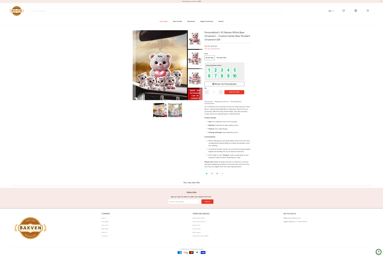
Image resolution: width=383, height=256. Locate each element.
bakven (187, 249)
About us (104, 232)
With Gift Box (221, 58)
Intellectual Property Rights (200, 236)
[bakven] (16, 11)
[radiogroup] (224, 73)
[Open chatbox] (378, 252)
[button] (191, 21)
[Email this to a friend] (222, 173)
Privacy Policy (196, 229)
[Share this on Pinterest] (217, 173)
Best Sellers (105, 229)
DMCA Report (196, 232)
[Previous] (134, 65)
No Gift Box (210, 58)
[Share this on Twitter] (206, 173)
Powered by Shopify (196, 249)
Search (104, 218)
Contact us (105, 236)
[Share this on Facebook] (212, 173)
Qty (205, 88)
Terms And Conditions (199, 221)
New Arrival (105, 225)
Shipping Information (198, 218)
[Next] (201, 65)
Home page (105, 221)
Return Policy (196, 225)
